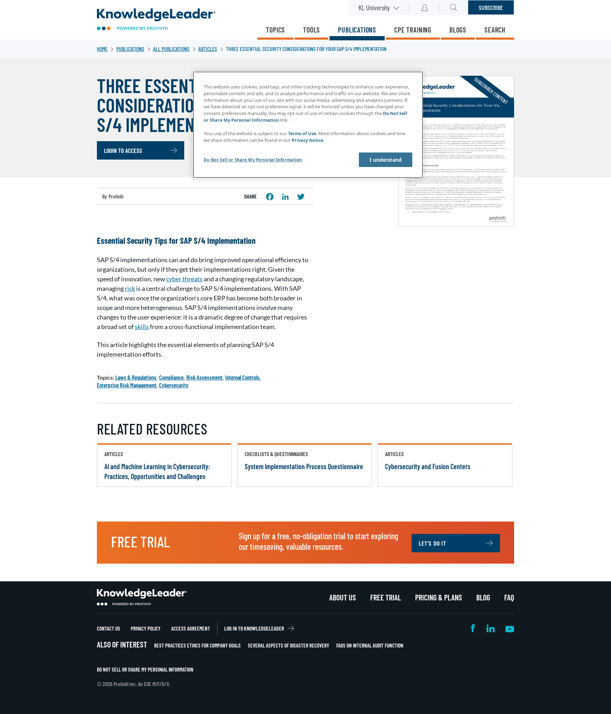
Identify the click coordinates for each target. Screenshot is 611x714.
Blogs (457, 29)
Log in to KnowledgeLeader (254, 628)
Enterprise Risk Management (126, 384)
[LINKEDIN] (285, 197)
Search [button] (454, 7)
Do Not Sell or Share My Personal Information (145, 669)
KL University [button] (374, 7)
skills (142, 326)
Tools (311, 29)
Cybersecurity (173, 384)
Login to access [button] (123, 150)
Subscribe (491, 7)
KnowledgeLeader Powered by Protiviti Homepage (142, 597)
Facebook (473, 628)
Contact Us (108, 628)
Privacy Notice (307, 140)
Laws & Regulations (135, 377)
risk (130, 288)
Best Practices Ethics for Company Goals (197, 645)
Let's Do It (432, 543)
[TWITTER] (301, 197)
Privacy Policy (146, 628)
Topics (275, 29)
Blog (483, 597)
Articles (207, 48)
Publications (357, 29)
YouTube (509, 628)
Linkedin (491, 628)
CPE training (412, 29)
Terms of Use (302, 134)
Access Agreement (190, 628)
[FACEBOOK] (270, 197)
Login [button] (424, 7)
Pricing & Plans (438, 597)
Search (495, 29)
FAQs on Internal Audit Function (369, 645)
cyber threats (184, 279)
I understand (385, 159)
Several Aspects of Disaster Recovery (288, 645)
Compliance (171, 377)
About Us (342, 597)
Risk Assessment (204, 377)
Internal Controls (242, 377)
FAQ (509, 597)
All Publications (171, 48)
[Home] (156, 20)
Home (102, 48)
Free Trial (385, 597)
